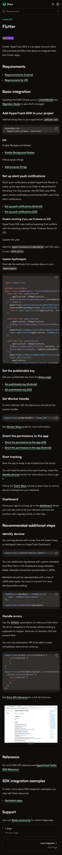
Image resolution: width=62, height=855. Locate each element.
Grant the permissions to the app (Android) (28, 447)
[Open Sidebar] (57, 4)
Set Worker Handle (15, 399)
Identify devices (11, 474)
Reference (10, 757)
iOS (4, 140)
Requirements (13, 66)
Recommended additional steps (28, 525)
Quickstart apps (13, 800)
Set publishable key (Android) (21, 384)
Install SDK (7, 19)
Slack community (21, 820)
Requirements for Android (19, 74)
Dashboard (10, 499)
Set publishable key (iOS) (18, 389)
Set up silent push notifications (23, 176)
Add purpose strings (12, 159)
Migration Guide (11, 103)
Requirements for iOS (16, 80)
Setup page (45, 376)
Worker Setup (14, 426)
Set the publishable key (18, 370)
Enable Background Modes (16, 145)
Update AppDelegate (14, 259)
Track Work (20, 485)
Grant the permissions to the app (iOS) (25, 442)
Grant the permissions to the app (25, 436)
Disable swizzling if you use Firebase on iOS (26, 219)
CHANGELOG (45, 99)
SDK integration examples (23, 781)
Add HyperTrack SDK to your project (28, 113)
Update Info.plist (11, 239)
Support (9, 812)
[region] (31, 130)
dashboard (46, 505)
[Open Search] (52, 4)
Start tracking (12, 457)
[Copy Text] (56, 128)
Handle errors (12, 616)
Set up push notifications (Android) (23, 206)
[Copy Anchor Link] (27, 66)
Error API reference (17, 697)
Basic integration (16, 91)
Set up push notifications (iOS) (21, 211)
